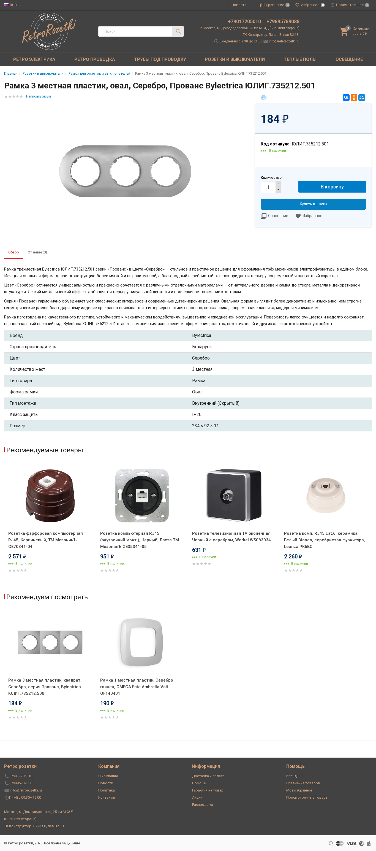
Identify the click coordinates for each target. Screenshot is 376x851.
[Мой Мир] (361, 97)
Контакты (106, 797)
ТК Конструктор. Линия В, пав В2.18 (34, 826)
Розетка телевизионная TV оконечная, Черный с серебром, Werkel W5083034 (232, 536)
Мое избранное (299, 790)
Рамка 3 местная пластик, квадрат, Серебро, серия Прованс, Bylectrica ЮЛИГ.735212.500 (44, 687)
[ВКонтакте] (346, 97)
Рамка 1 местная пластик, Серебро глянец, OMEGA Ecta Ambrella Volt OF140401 (136, 687)
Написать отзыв (38, 96)
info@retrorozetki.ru (284, 41)
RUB (13, 5)
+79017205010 (245, 21)
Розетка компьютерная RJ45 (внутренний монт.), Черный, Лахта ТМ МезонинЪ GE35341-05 (139, 540)
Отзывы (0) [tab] (37, 252)
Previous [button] (5, 525)
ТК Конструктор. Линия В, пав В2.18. (271, 35)
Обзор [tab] (13, 252)
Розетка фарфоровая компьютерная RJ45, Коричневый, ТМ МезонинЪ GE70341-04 (45, 540)
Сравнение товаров (303, 783)
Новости (238, 5)
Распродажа (202, 805)
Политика (106, 790)
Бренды (292, 776)
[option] (50, 524)
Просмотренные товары (307, 797)
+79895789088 (282, 21)
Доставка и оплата (208, 776)
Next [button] (370, 525)
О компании (108, 776)
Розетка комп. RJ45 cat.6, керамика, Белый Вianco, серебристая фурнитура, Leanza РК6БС (324, 540)
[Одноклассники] (354, 97)
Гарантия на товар (208, 790)
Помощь (199, 783)
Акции (197, 797)
